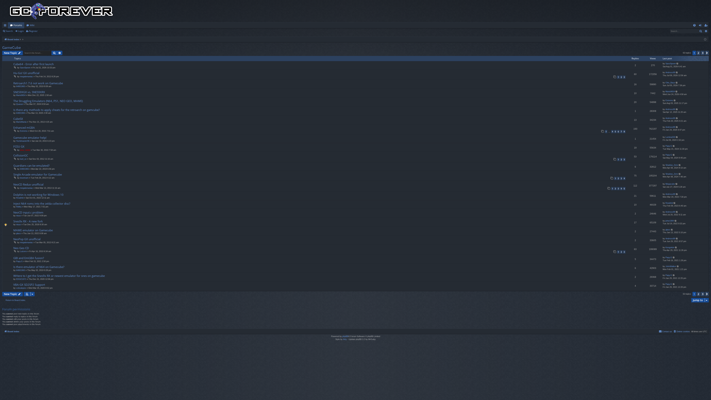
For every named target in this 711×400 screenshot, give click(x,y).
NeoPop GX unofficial (27, 239)
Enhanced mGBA (24, 127)
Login (21, 31)
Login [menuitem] (701, 26)
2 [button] (698, 53)
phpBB (345, 336)
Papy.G (668, 146)
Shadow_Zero (671, 165)
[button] (707, 53)
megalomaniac (26, 76)
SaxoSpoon (25, 67)
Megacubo (670, 184)
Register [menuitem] (707, 26)
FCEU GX (18, 146)
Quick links (6, 26)
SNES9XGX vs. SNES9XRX (29, 92)
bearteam (24, 178)
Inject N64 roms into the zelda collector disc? (41, 203)
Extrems (669, 100)
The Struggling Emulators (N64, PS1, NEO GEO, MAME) (48, 101)
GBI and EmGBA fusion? (28, 258)
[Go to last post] (677, 63)
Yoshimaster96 (22, 141)
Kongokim (669, 247)
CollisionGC (20, 155)
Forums (18, 25)
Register (33, 31)
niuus (18, 215)
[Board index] (61, 11)
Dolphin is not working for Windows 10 (38, 194)
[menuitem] (694, 25)
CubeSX (18, 119)
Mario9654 (21, 95)
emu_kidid (25, 150)
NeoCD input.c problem (28, 212)
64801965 (20, 86)
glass (18, 233)
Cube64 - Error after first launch (33, 64)
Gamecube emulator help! (29, 137)
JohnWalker (670, 266)
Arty (345, 339)
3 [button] (702, 53)
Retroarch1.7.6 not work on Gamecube (38, 83)
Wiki (32, 25)
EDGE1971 (21, 279)
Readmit (20, 198)
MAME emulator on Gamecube (33, 230)
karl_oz (23, 159)
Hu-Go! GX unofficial (26, 73)
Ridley (19, 207)
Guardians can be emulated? (31, 165)
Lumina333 (670, 137)
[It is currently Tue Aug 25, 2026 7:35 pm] (705, 39)
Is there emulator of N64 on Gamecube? (38, 267)
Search (9, 31)
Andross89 (670, 72)
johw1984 (669, 221)
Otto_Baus (670, 82)
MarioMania (21, 122)
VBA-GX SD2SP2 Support (29, 284)
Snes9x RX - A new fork (28, 221)
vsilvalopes (21, 288)
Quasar (19, 104)
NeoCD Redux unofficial (28, 184)
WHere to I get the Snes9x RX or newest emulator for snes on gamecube (59, 276)
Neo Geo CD (21, 248)
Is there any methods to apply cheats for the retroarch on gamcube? (56, 110)
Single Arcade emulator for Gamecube (37, 174)
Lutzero (23, 251)
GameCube (11, 47)
